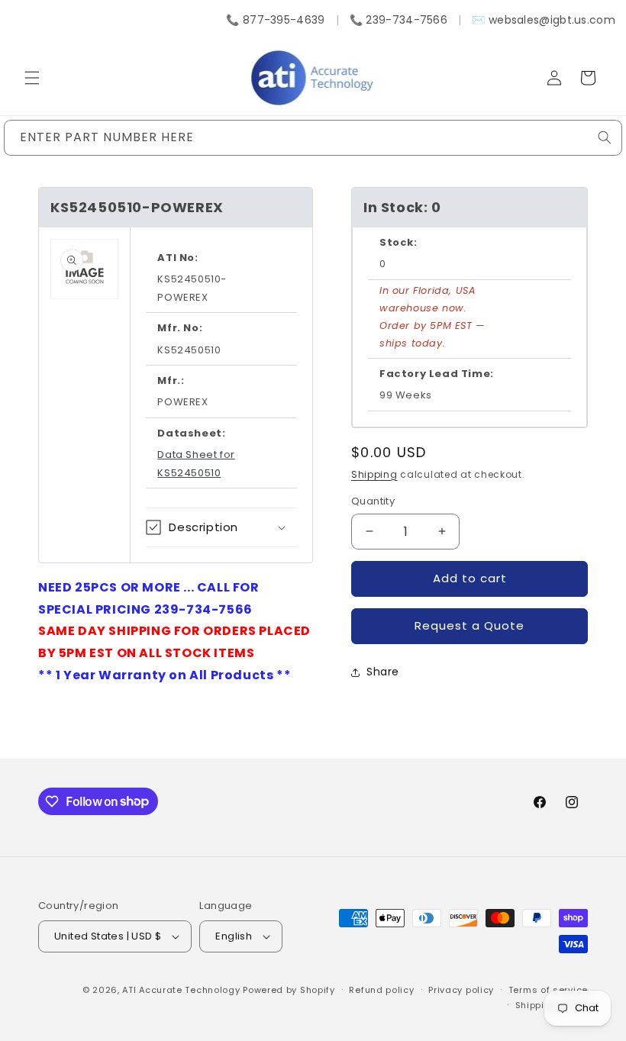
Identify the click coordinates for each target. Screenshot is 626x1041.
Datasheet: (191, 433)
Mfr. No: (179, 328)
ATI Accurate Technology (182, 990)
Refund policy (381, 990)
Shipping (374, 474)
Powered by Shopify (289, 990)
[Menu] (32, 78)
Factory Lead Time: (436, 373)
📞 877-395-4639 (275, 19)
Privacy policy (461, 990)
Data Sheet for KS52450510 (195, 463)
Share (382, 671)
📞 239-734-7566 (398, 19)
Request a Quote (469, 625)
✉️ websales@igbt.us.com (543, 19)
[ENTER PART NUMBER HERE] (604, 137)
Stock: (398, 242)
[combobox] (313, 138)
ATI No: (177, 257)
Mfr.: (170, 380)
